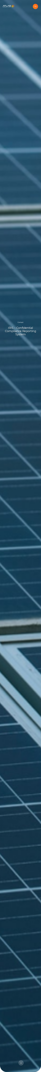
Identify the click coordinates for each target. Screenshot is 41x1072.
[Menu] (35, 6)
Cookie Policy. (13, 1051)
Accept (20, 1062)
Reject (27, 1057)
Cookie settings (14, 1057)
